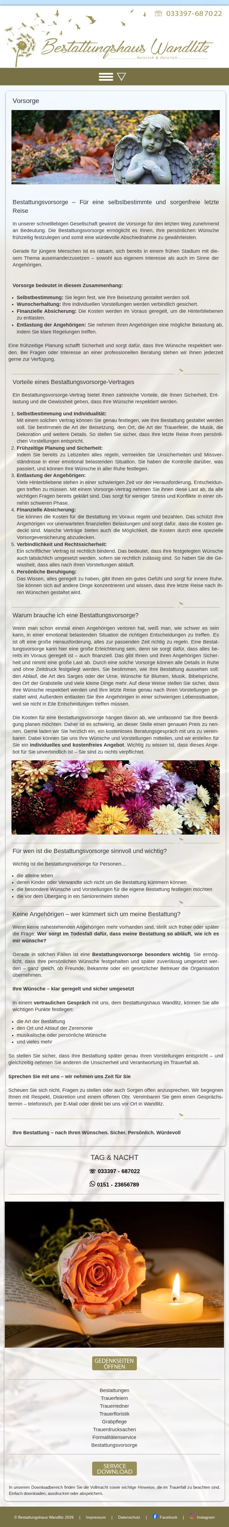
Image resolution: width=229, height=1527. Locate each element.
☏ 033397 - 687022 (114, 1171)
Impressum (96, 1517)
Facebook (167, 1517)
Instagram (205, 1517)
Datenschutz (129, 1517)
